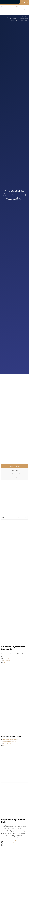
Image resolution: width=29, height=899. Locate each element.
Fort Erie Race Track (11, 737)
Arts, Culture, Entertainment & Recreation (13, 18)
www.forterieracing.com (9, 741)
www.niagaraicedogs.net (9, 842)
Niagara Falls (14, 470)
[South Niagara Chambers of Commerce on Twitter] (24, 2)
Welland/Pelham (14, 478)
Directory (5, 17)
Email (4, 662)
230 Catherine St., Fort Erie (10, 739)
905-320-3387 (7, 660)
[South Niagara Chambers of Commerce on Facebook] (22, 2)
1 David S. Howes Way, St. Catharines (13, 840)
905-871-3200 (7, 743)
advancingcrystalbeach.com (11, 659)
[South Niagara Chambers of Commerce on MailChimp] (27, 2)
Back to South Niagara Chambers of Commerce (6, 2)
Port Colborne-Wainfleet (14, 474)
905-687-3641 (7, 844)
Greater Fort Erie (14, 466)
